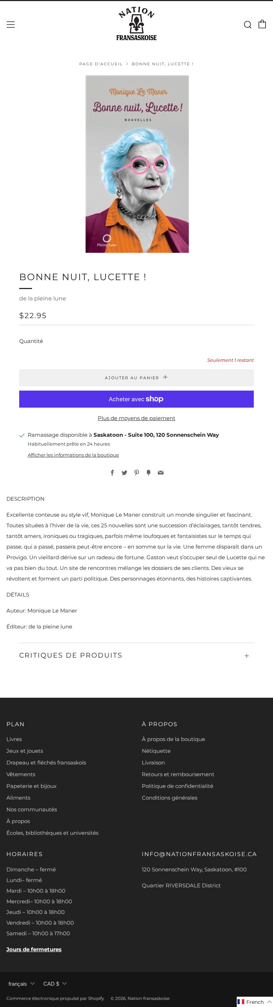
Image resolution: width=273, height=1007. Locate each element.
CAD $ (51, 984)
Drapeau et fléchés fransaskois (46, 762)
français (18, 984)
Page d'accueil (101, 63)
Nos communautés (31, 809)
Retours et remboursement (178, 774)
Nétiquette (156, 750)
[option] (136, 164)
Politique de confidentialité (177, 786)
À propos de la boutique (173, 739)
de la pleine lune (42, 298)
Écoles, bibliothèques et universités (52, 832)
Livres (14, 739)
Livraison (153, 762)
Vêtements (20, 774)
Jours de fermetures (33, 949)
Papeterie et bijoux (31, 786)
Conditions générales (169, 797)
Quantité (31, 341)
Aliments (18, 797)
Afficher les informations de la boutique (73, 455)
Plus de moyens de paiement (136, 418)
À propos (18, 821)
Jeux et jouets (24, 750)
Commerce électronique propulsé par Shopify (55, 998)
